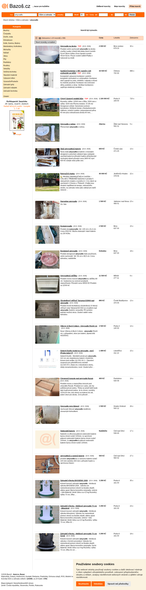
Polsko (31, 585)
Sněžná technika (9, 72)
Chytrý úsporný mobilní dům (71, 99)
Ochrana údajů (54, 576)
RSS (63, 576)
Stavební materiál (10, 75)
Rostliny (6, 66)
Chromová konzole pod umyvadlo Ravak (76, 378)
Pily (4, 59)
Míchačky (7, 50)
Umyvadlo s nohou (67, 124)
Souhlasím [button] (83, 584)
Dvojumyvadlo (66, 226)
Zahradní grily (8, 85)
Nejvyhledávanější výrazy (23, 583)
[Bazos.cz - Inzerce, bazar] (16, 8)
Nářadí (6, 53)
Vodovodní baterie (67, 431)
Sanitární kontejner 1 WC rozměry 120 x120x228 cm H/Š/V (75, 72)
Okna (5, 56)
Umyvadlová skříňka (68, 276)
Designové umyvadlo (68, 251)
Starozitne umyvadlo (68, 201)
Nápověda (5, 576)
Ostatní (6, 96)
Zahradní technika (10, 91)
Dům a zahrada (22, 20)
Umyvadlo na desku (68, 46)
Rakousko (39, 585)
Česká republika (12, 585)
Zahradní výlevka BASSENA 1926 (74, 481)
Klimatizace (7, 40)
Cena (101, 38)
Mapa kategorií (7, 583)
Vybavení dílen (9, 78)
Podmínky (44, 576)
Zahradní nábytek (10, 88)
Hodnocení (20, 576)
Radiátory (7, 62)
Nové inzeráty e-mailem (45, 42)
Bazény (6, 30)
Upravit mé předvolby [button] (118, 584)
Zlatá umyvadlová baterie (70, 149)
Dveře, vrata (8, 37)
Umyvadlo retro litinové (69, 406)
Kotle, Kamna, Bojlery (11, 43)
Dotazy (12, 576)
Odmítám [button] (98, 584)
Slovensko (24, 585)
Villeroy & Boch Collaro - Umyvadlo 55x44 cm (78, 326)
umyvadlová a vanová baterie (72, 456)
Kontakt (29, 576)
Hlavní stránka (8, 20)
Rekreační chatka (67, 174)
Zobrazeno (134, 38)
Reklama (35, 576)
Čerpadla (7, 34)
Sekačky (6, 69)
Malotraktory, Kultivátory (12, 46)
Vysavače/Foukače (10, 81)
